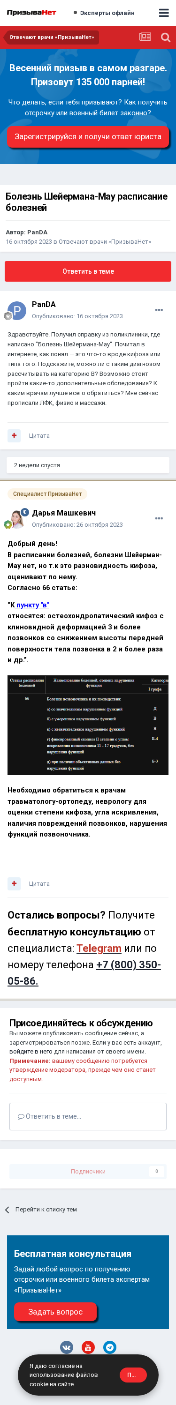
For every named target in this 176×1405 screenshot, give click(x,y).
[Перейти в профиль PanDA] (17, 310)
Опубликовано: (77, 316)
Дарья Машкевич (64, 512)
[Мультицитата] (14, 435)
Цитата (39, 435)
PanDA (37, 232)
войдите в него (31, 1051)
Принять (137, 1374)
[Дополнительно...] (159, 310)
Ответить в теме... (52, 1116)
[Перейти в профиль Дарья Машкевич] (17, 519)
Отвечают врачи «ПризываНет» (105, 241)
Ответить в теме (88, 271)
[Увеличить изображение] (88, 725)
